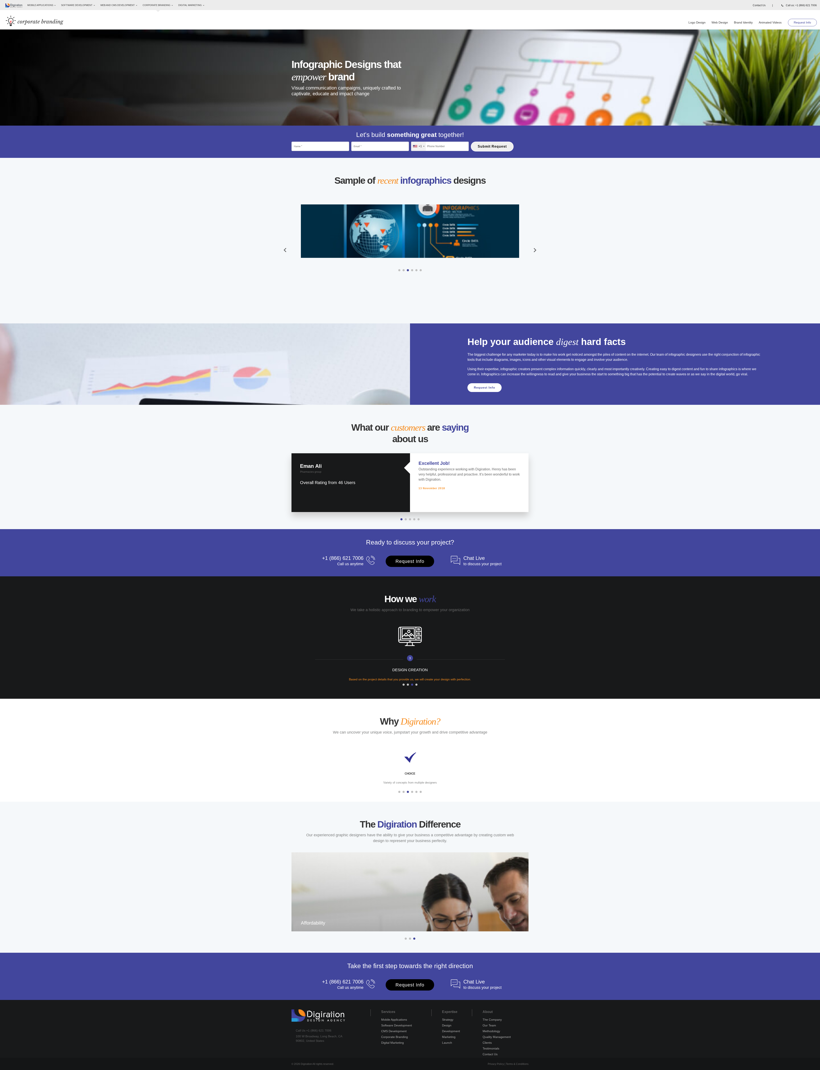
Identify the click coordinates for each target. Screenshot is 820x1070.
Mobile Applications (394, 1019)
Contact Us (763, 5)
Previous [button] (285, 250)
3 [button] (408, 270)
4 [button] (412, 270)
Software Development (396, 1025)
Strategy (447, 1019)
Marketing (448, 1037)
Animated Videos (770, 22)
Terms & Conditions (517, 1064)
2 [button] (404, 270)
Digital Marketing (392, 1042)
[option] (410, 231)
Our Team (489, 1025)
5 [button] (416, 270)
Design (446, 1025)
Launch (447, 1042)
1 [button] (399, 270)
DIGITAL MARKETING (190, 5)
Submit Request (492, 146)
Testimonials (491, 1048)
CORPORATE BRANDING (157, 5)
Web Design (720, 22)
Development (451, 1031)
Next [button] (535, 250)
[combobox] (418, 146)
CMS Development (394, 1031)
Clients (487, 1042)
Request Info (802, 22)
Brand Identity (743, 22)
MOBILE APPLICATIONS (40, 5)
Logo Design (697, 22)
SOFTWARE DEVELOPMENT (77, 5)
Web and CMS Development (117, 5)
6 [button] (421, 270)
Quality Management (497, 1037)
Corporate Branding (394, 1037)
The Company (492, 1019)
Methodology (491, 1031)
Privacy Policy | (497, 1064)
